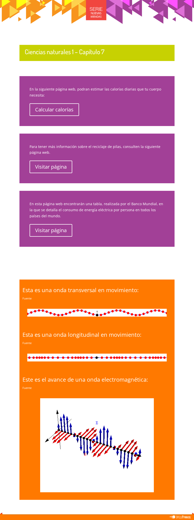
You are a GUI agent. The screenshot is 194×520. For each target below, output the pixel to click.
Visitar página (51, 166)
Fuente (27, 298)
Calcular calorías (54, 109)
